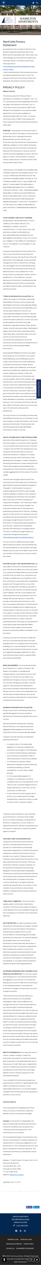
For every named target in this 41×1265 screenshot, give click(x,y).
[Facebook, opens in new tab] (16, 1231)
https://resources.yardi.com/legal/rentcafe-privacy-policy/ (19, 68)
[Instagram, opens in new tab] (25, 1231)
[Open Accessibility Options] (4, 1260)
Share (30, 1207)
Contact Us (10, 1248)
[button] (33, 3)
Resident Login (13, 1239)
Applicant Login (26, 1239)
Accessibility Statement (25, 1248)
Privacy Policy (29, 1243)
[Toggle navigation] (4, 3)
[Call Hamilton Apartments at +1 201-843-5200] (37, 3)
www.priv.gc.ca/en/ (17, 1175)
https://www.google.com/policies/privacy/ (18, 537)
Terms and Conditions (14, 1243)
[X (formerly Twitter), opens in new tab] (20, 1231)
